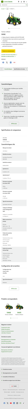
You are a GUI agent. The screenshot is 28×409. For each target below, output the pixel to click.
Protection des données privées (13, 389)
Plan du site (5, 389)
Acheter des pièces (5, 329)
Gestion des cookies (22, 389)
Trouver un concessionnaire (8, 51)
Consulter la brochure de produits (8, 54)
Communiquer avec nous (20, 392)
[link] (24, 2)
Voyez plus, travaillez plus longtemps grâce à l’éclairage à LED (14, 117)
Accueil (2, 8)
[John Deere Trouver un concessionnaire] (18, 2)
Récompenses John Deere (7, 350)
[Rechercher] (26, 5)
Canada (15, 386)
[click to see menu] (26, 2)
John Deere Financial (6, 333)
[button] (4, 403)
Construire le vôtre (5, 327)
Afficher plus (14, 123)
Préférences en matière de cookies (14, 395)
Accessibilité (13, 392)
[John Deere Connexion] (21, 2)
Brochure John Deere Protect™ (8, 343)
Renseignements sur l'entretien (8, 339)
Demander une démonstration (7, 56)
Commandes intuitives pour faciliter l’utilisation (13, 89)
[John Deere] (7, 2)
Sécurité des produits (6, 341)
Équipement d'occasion (6, 351)
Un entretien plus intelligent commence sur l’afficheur (14, 111)
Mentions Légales (7, 392)
